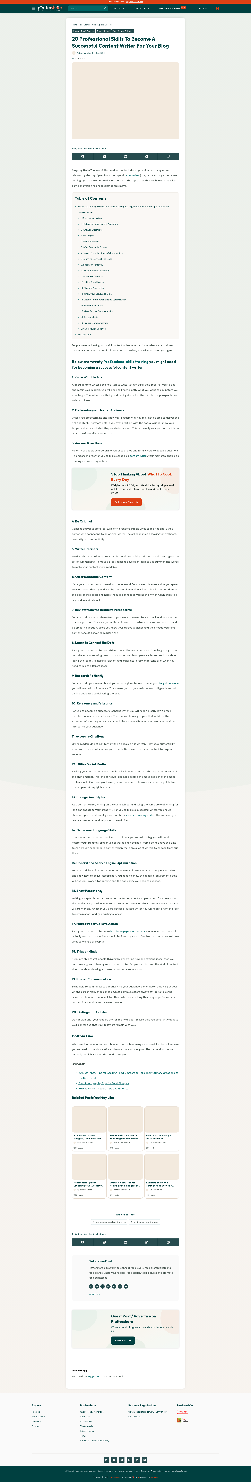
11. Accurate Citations (92, 276)
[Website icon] (102, 1286)
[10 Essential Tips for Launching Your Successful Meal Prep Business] (89, 1167)
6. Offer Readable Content (95, 247)
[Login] (217, 8)
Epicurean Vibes (84, 1190)
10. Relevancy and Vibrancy (95, 270)
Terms (83, 1435)
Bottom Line (84, 334)
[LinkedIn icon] (97, 1286)
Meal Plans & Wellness (172, 8)
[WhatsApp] (147, 156)
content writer (138, 456)
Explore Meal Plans (134, 2)
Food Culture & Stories (123, 31)
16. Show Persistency (92, 305)
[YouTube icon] (126, 1286)
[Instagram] (114, 1460)
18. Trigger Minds (89, 317)
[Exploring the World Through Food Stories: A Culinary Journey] (162, 1167)
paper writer (132, 175)
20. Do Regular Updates (93, 328)
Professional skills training (125, 361)
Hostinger (154, 1477)
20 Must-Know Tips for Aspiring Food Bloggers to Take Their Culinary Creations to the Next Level (125, 1184)
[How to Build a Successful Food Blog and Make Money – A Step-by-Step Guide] (125, 1120)
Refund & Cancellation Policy (94, 1440)
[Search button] (105, 8)
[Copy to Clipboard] (168, 156)
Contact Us (86, 1421)
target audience (169, 683)
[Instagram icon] (114, 1286)
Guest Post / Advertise (92, 1411)
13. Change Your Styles (92, 288)
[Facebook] (82, 156)
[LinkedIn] (125, 156)
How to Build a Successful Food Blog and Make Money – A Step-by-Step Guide (125, 1137)
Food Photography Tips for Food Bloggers (103, 1083)
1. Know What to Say (91, 218)
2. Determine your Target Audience (99, 224)
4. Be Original (87, 235)
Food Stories (84, 25)
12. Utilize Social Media (92, 282)
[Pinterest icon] (120, 1286)
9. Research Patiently (92, 264)
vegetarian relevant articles (144, 1222)
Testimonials (86, 1426)
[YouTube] (121, 1460)
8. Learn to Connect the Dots (96, 258)
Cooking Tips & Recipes (102, 25)
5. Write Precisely (90, 241)
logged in (93, 1376)
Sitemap (36, 1426)
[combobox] (85, 8)
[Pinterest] (106, 1460)
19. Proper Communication (95, 322)
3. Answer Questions (92, 229)
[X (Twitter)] (104, 156)
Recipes (36, 1411)
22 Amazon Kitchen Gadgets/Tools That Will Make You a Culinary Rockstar (87, 1137)
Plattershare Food (85, 1142)
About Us (85, 1416)
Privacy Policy (87, 1431)
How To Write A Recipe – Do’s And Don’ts (103, 1088)
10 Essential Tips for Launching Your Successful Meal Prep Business (87, 1184)
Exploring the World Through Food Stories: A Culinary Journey (159, 1184)
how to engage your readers (127, 931)
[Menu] (33, 8)
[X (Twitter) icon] (108, 1286)
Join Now (202, 8)
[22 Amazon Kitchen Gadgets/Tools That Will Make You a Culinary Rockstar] (89, 1120)
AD (139, 1477)
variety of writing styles (140, 815)
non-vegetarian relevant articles (109, 1222)
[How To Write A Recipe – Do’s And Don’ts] (162, 1120)
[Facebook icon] (91, 1286)
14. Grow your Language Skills (96, 293)
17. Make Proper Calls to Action (97, 311)
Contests (37, 1421)
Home (74, 25)
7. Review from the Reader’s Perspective (102, 253)
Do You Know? (103, 31)
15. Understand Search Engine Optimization (103, 299)
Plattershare (115, 1477)
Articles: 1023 (94, 1294)
